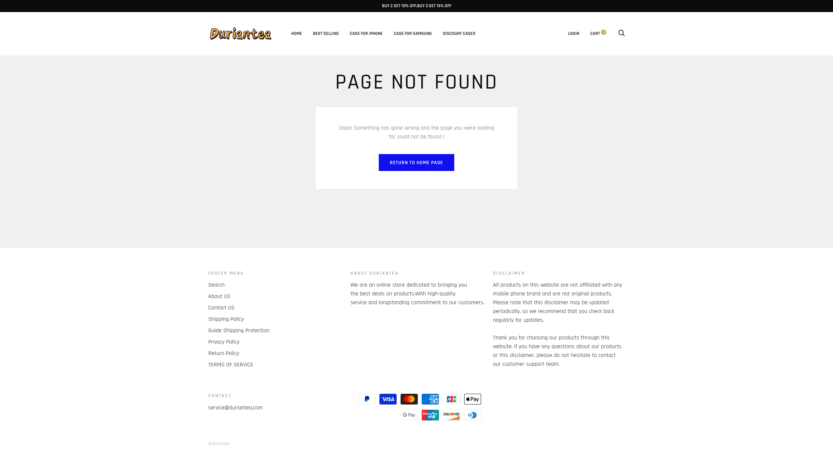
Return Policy (223, 353)
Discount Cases (459, 33)
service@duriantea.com (235, 407)
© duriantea (218, 443)
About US (219, 296)
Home (296, 33)
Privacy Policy (223, 342)
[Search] (621, 33)
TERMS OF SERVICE (230, 364)
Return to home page (416, 162)
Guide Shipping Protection (238, 330)
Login (573, 33)
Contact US (221, 307)
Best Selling (326, 33)
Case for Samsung (413, 33)
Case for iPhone (366, 33)
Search (216, 285)
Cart (597, 33)
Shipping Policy (226, 319)
